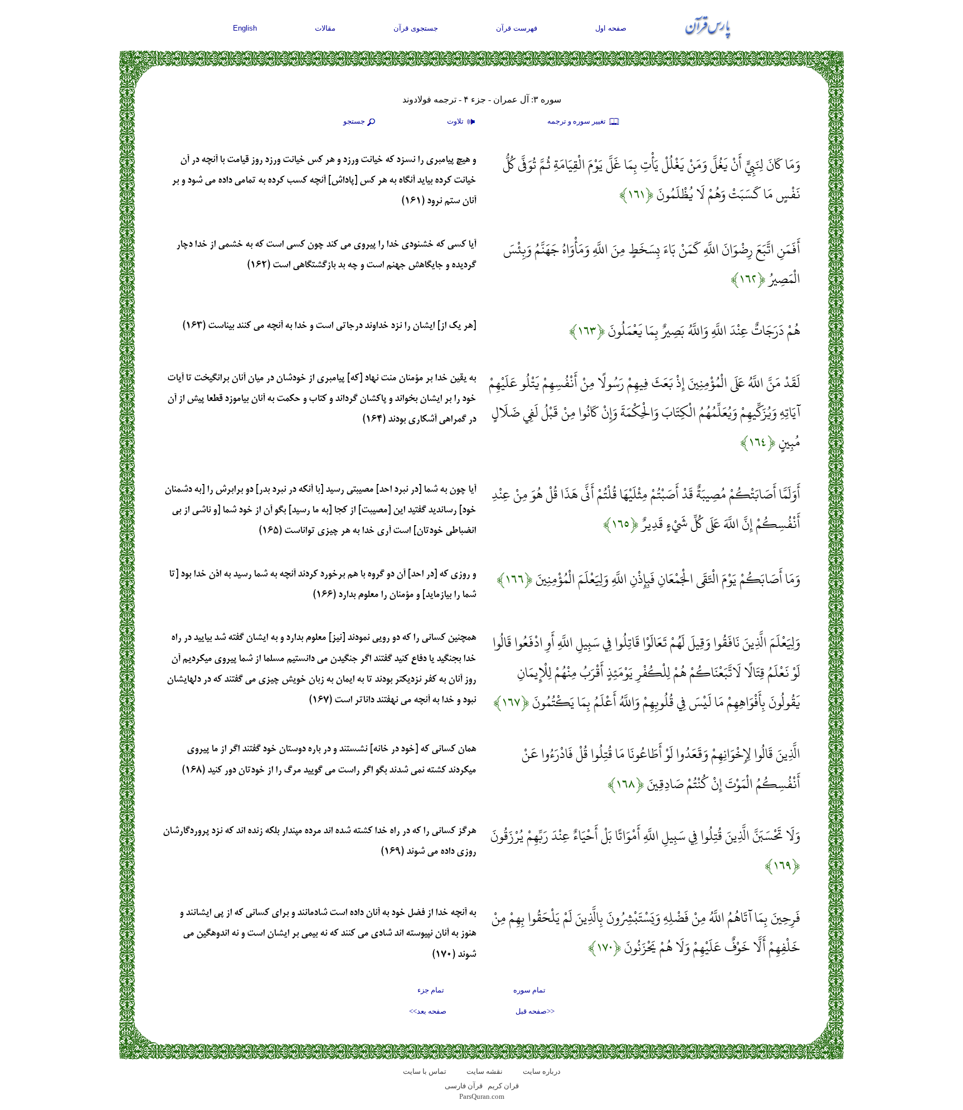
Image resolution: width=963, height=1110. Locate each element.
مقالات (325, 28)
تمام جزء (430, 990)
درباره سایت (542, 1071)
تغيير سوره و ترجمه (577, 121)
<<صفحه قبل (535, 1011)
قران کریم (503, 1086)
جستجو (354, 121)
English (245, 28)
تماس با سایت (424, 1071)
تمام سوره (529, 990)
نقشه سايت (484, 1071)
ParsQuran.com (481, 1096)
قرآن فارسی (464, 1086)
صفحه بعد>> (427, 1011)
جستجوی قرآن (415, 28)
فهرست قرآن (516, 28)
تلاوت (456, 121)
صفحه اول (610, 28)
